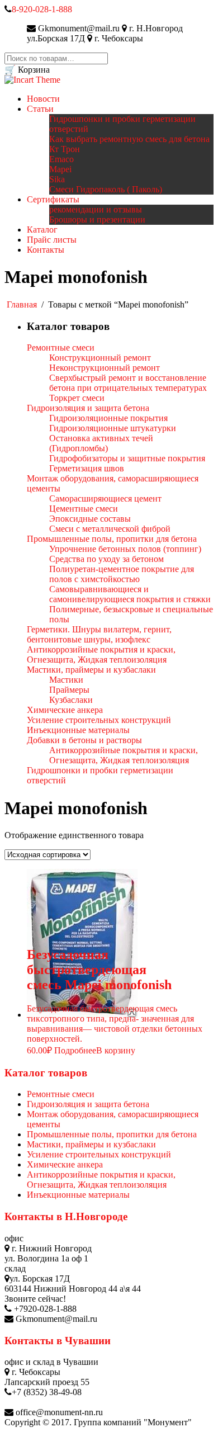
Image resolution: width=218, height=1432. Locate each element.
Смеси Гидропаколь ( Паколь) (105, 189)
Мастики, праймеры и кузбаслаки (91, 1144)
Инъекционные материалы (78, 1194)
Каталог (42, 229)
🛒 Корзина (27, 69)
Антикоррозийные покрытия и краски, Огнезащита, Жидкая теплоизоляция (101, 1179)
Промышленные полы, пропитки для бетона (112, 1134)
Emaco (61, 159)
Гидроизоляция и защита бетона (88, 1104)
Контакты (45, 249)
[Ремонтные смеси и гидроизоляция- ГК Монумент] (32, 79)
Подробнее (75, 1050)
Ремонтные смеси (60, 1094)
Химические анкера (65, 1164)
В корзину (115, 1050)
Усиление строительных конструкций (99, 1154)
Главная (22, 304)
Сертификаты (53, 199)
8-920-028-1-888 (42, 9)
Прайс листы (52, 239)
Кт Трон (64, 149)
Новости (43, 98)
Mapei (60, 169)
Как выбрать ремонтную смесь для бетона (129, 139)
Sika (57, 179)
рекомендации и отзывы (95, 209)
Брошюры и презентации (97, 219)
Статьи (40, 109)
